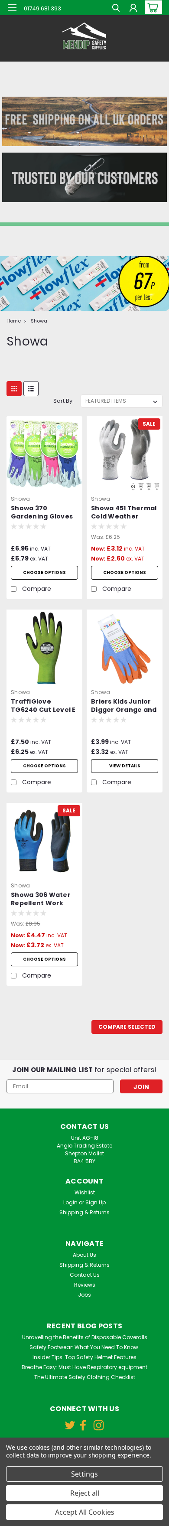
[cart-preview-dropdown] (151, 7)
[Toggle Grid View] (14, 388)
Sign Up (95, 1202)
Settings (84, 1474)
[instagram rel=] (98, 1425)
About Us (84, 1255)
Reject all (84, 1493)
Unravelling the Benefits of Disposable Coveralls (84, 1337)
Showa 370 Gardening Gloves (42, 512)
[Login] (133, 9)
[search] (115, 9)
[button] (84, 121)
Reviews (84, 1284)
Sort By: (63, 401)
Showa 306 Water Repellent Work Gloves (41, 899)
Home (13, 320)
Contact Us (85, 1274)
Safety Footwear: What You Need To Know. (84, 1347)
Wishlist (85, 1192)
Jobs (84, 1294)
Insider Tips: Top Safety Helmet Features (84, 1357)
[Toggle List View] (31, 388)
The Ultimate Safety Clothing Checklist (84, 1377)
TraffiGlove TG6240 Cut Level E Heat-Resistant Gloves (43, 706)
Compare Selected (127, 1026)
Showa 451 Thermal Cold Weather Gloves (123, 513)
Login (70, 1202)
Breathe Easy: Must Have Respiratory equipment (84, 1367)
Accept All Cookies (84, 1512)
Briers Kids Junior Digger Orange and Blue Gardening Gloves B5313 (123, 706)
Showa (39, 320)
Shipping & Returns (84, 1212)
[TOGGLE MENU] (12, 7)
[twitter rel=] (70, 1425)
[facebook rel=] (83, 1425)
